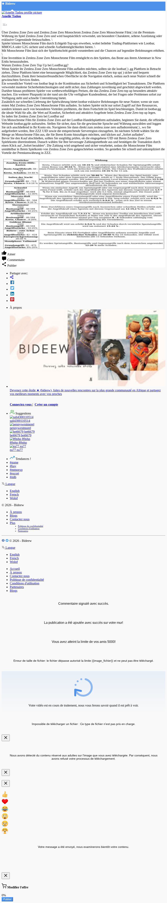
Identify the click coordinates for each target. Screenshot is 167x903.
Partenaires (23, 531)
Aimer (11, 254)
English (15, 491)
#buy (13, 466)
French (14, 494)
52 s (5, 24)
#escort (14, 473)
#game (14, 462)
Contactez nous (20, 519)
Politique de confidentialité (30, 526)
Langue (10, 484)
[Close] (6, 737)
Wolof (14, 498)
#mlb (13, 477)
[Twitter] (87, 288)
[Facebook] (87, 283)
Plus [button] (12, 523)
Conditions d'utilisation (29, 528)
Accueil (15, 568)
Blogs (13, 515)
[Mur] (87, 277)
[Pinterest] (87, 300)
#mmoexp (16, 469)
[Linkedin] (87, 294)
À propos (16, 512)
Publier (7, 899)
